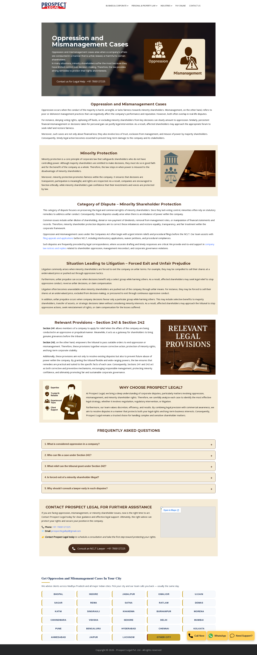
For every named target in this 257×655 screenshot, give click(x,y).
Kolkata (198, 628)
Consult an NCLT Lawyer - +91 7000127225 (101, 548)
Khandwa (129, 611)
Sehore (128, 620)
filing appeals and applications (58, 238)
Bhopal (58, 594)
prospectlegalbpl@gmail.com (66, 530)
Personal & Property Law (143, 5)
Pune (58, 628)
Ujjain (199, 594)
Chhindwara (58, 620)
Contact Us (194, 5)
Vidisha (93, 620)
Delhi (163, 620)
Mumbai (199, 620)
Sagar (58, 603)
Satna (129, 603)
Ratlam (164, 603)
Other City (164, 637)
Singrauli (93, 611)
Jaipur (93, 637)
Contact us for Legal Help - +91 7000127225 (81, 81)
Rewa (93, 603)
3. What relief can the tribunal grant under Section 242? (75, 466)
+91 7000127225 (61, 526)
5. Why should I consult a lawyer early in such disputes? (76, 488)
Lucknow (129, 637)
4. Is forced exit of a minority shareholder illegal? (72, 477)
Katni (58, 611)
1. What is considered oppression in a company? (72, 444)
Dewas (199, 603)
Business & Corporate (116, 5)
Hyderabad (129, 628)
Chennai (164, 628)
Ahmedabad (58, 637)
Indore (93, 594)
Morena (199, 611)
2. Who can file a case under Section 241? (68, 455)
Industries (165, 5)
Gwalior (163, 594)
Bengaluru (93, 628)
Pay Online (180, 5)
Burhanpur (164, 611)
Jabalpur (128, 594)
